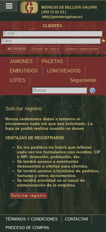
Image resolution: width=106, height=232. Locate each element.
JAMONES (21, 61)
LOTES (17, 80)
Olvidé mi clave (45, 49)
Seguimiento (83, 80)
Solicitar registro (28, 196)
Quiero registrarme (81, 49)
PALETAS (52, 61)
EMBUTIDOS (24, 70)
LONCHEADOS (64, 70)
